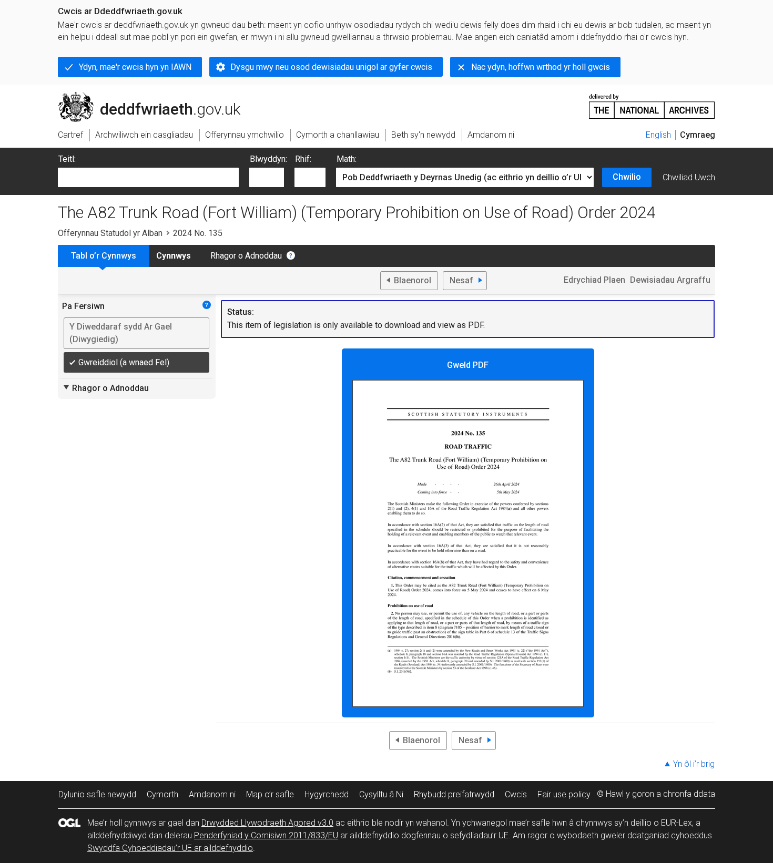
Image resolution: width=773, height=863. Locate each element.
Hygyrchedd (326, 794)
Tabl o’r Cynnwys (103, 256)
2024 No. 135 (197, 233)
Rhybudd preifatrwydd (454, 794)
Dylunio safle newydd (97, 794)
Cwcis (516, 794)
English (658, 135)
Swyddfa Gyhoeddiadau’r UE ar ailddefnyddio (170, 848)
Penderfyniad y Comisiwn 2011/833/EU (266, 835)
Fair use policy (564, 794)
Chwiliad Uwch (689, 177)
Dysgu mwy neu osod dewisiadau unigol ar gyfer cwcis (331, 67)
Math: (347, 159)
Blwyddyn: (268, 159)
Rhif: (303, 159)
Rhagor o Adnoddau (246, 256)
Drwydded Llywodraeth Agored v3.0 (267, 823)
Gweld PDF (468, 365)
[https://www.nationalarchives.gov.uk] (652, 102)
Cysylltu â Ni (381, 794)
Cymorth (162, 794)
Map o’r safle (270, 794)
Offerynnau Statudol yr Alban (110, 233)
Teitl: (67, 159)
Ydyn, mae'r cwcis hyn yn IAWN (135, 67)
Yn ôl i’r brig (694, 764)
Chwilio (627, 177)
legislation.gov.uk (145, 96)
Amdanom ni (212, 794)
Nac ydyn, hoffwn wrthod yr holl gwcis (540, 67)
